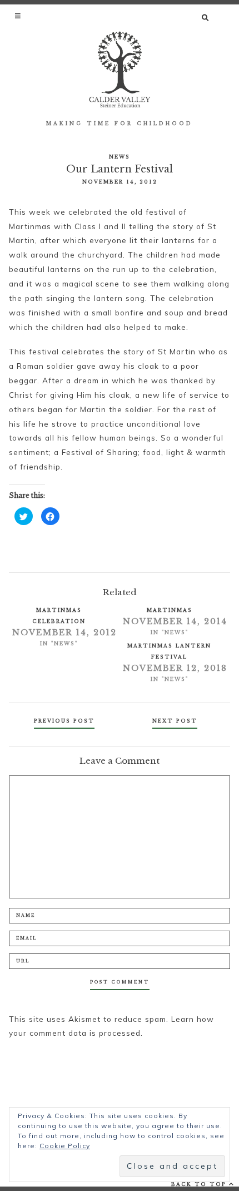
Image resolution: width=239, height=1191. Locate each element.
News (119, 157)
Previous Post (64, 721)
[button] (18, 15)
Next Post (174, 721)
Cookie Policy (64, 1145)
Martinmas (169, 610)
